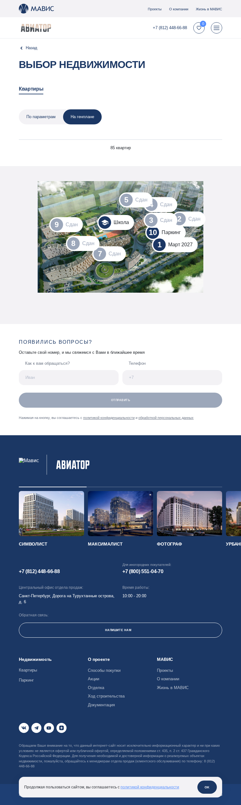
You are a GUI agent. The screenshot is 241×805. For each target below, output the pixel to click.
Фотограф (169, 543)
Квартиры (31, 88)
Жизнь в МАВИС (209, 9)
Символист (33, 543)
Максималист (105, 543)
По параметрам (41, 116)
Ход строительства (106, 696)
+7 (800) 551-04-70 (142, 571)
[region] (120, 126)
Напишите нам (118, 630)
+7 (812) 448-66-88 (170, 27)
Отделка (96, 687)
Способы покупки (104, 670)
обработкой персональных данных (166, 418)
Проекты (155, 9)
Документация (101, 705)
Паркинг (26, 680)
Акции (93, 679)
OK (207, 787)
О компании (178, 9)
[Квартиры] (28, 48)
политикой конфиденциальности (109, 418)
